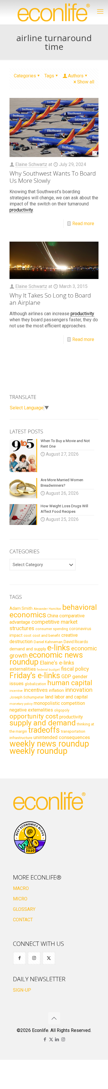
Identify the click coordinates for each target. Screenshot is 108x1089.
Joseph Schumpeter (27, 697)
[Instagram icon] (63, 1039)
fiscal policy (75, 669)
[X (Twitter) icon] (51, 1039)
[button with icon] (19, 958)
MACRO (21, 888)
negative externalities (31, 710)
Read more (83, 223)
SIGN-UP (22, 990)
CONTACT (23, 919)
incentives (36, 690)
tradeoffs (44, 730)
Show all (85, 82)
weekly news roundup (49, 744)
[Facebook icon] (45, 1039)
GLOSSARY (24, 909)
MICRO (20, 899)
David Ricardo (76, 641)
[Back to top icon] (54, 1018)
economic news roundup (46, 658)
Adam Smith (21, 608)
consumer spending (51, 629)
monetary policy (21, 704)
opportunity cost (34, 716)
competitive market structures (43, 625)
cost (27, 635)
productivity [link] (21, 210)
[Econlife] (54, 12)
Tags (49, 76)
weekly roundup (38, 751)
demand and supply (28, 649)
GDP (66, 676)
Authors (76, 76)
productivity (71, 717)
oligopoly (61, 710)
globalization (35, 684)
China (52, 616)
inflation (56, 690)
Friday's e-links (35, 675)
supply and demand (43, 722)
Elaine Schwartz (31, 164)
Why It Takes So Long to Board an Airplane (50, 299)
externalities (23, 669)
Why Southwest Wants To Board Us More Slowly (53, 177)
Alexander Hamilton (47, 609)
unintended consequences (61, 737)
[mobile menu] (100, 12)
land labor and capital (66, 697)
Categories (25, 76)
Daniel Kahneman (48, 642)
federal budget (48, 670)
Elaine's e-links (57, 663)
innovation (78, 689)
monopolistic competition (59, 703)
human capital (69, 682)
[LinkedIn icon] (57, 1039)
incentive (16, 691)
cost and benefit (46, 635)
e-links (58, 647)
